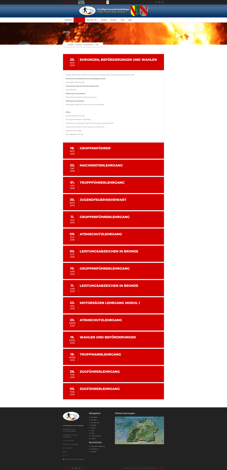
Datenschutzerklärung (98, 446)
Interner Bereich (96, 436)
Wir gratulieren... (88, 44)
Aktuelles (78, 20)
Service (113, 20)
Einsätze (104, 20)
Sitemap (93, 451)
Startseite (68, 20)
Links (122, 20)
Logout (93, 438)
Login (130, 20)
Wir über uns (91, 20)
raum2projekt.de (159, 468)
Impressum (94, 449)
